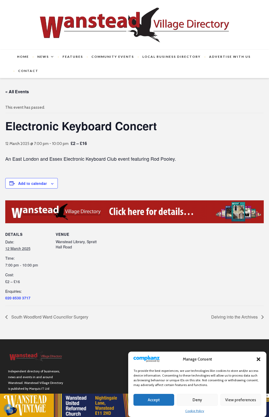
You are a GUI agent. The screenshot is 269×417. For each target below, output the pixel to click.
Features (73, 57)
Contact (28, 71)
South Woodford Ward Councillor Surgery (49, 317)
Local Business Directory (171, 57)
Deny (197, 400)
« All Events (17, 91)
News (43, 57)
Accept (154, 400)
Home (23, 57)
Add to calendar (32, 183)
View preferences (240, 400)
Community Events (112, 57)
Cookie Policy (194, 411)
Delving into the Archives (235, 317)
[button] (258, 359)
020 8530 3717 (17, 297)
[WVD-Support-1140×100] (134, 211)
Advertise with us (230, 57)
